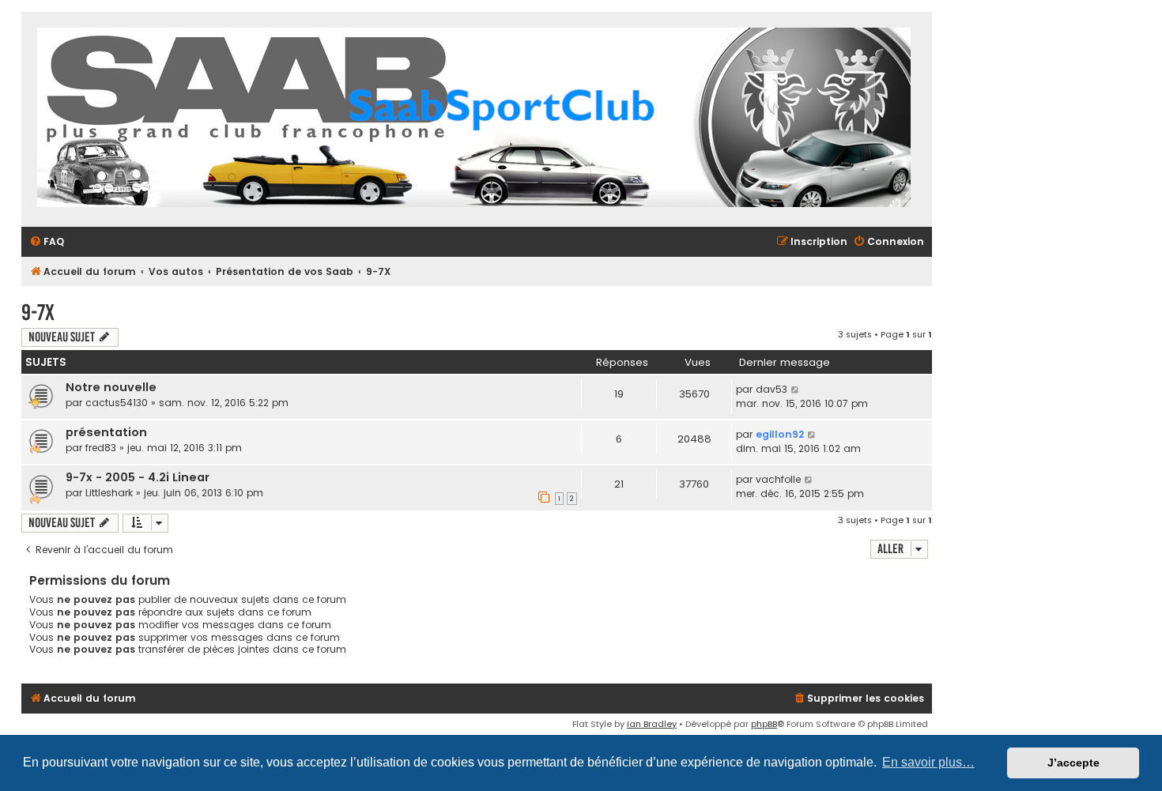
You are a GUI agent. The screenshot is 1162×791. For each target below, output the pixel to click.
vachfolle (778, 479)
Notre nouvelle (111, 387)
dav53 (771, 389)
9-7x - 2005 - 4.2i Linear (137, 477)
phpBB (764, 724)
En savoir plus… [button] (928, 762)
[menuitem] (46, 242)
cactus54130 (116, 402)
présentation (106, 432)
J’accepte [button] (1073, 762)
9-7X (38, 312)
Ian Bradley (652, 724)
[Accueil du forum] (473, 119)
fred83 (100, 447)
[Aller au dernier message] (795, 389)
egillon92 (780, 434)
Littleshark (109, 492)
